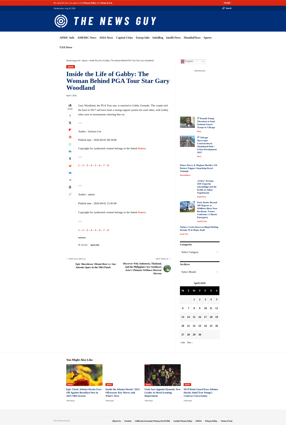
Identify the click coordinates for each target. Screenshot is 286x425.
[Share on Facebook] (70, 115)
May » (190, 342)
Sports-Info (95, 245)
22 (194, 325)
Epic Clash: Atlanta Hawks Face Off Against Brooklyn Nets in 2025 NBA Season (84, 392)
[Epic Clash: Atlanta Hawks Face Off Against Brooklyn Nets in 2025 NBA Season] (84, 375)
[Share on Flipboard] (70, 129)
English (188, 61)
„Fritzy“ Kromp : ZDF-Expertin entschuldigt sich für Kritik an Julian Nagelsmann (207, 187)
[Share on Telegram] (70, 180)
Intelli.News (201, 197)
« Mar (182, 342)
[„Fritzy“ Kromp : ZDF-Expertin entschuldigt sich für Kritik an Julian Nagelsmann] (187, 185)
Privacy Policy (89, 3)
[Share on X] (70, 122)
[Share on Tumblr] (70, 158)
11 (211, 308)
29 (194, 334)
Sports (71, 66)
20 (182, 325)
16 (199, 317)
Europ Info (184, 234)
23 (199, 325)
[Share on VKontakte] (70, 172)
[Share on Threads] (70, 187)
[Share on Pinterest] (70, 137)
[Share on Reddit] (70, 165)
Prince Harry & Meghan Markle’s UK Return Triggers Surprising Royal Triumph (198, 168)
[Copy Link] (70, 194)
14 (188, 317)
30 (199, 334)
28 (188, 334)
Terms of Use (106, 3)
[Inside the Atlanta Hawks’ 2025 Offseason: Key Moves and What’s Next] (123, 375)
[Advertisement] (205, 91)
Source (142, 148)
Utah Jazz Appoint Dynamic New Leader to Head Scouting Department (162, 392)
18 (211, 317)
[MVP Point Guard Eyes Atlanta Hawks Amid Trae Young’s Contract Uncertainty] (202, 375)
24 (205, 325)
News (199, 131)
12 (216, 308)
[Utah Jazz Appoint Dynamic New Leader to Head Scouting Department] (162, 375)
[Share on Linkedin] (70, 151)
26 (216, 325)
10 (205, 308)
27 (182, 334)
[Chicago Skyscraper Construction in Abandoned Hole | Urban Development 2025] (187, 141)
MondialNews (185, 175)
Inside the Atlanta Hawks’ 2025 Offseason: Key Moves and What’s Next (122, 392)
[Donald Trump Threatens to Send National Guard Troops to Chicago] (187, 122)
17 (205, 317)
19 (216, 317)
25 (211, 325)
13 (182, 317)
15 (194, 317)
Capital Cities (202, 221)
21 (188, 325)
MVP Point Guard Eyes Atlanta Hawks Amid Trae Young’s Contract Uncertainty (201, 392)
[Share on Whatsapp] (70, 144)
